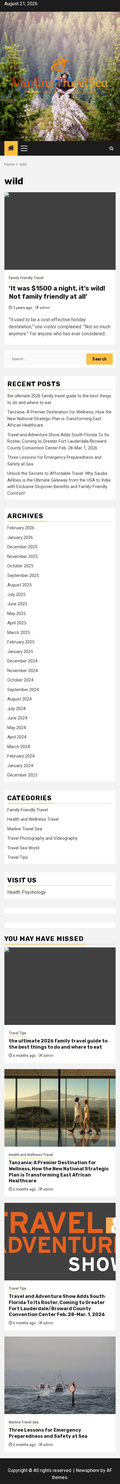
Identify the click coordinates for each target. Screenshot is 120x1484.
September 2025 (23, 575)
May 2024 (16, 727)
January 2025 (20, 651)
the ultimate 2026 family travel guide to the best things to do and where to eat (58, 1044)
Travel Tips (17, 857)
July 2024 (16, 708)
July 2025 (16, 594)
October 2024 (20, 680)
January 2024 (20, 765)
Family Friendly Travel (26, 278)
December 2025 (22, 546)
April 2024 (16, 737)
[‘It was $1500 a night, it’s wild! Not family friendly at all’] (60, 231)
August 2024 (19, 699)
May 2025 (16, 613)
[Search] (111, 148)
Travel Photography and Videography (42, 838)
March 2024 (18, 746)
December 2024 (22, 661)
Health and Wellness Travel (33, 819)
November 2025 (22, 556)
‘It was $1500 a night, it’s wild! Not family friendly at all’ (57, 292)
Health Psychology (26, 892)
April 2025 (16, 623)
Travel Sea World (23, 848)
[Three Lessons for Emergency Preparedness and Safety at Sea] (60, 1375)
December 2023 (22, 775)
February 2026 (20, 527)
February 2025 (20, 642)
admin (45, 308)
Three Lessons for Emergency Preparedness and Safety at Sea (48, 1433)
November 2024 (22, 670)
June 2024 (17, 718)
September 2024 (23, 689)
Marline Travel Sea (24, 829)
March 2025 (18, 632)
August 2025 (19, 585)
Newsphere (87, 1470)
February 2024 (20, 756)
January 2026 (20, 537)
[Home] (11, 149)
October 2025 (20, 565)
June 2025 (17, 604)
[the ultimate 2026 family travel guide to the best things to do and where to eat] (60, 986)
